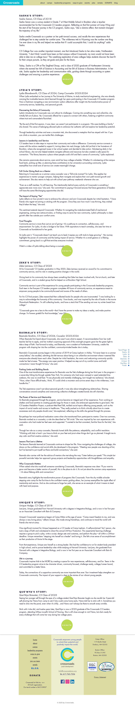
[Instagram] (67, 682)
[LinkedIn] (72, 682)
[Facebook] (63, 682)
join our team (35, 661)
